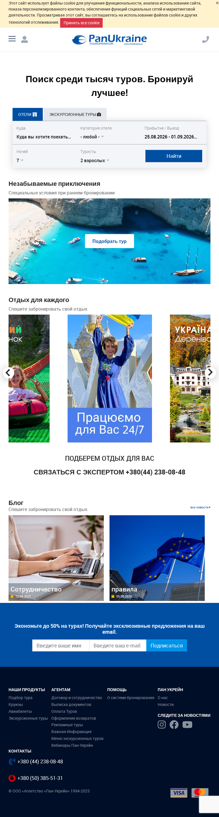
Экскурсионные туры (28, 718)
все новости (199, 507)
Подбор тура (21, 697)
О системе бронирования (130, 697)
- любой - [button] (90, 137)
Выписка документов (71, 704)
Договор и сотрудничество (76, 697)
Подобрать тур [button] (109, 241)
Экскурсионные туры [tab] (72, 114)
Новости (166, 704)
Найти (174, 155)
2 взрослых (92, 160)
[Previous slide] (8, 373)
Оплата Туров (64, 711)
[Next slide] (210, 373)
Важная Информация (71, 731)
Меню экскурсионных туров (77, 738)
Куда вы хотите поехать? (43, 137)
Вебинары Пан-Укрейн (72, 745)
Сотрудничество (36, 589)
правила (124, 589)
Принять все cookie (82, 22)
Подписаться (167, 645)
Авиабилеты (20, 711)
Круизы (16, 704)
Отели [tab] (24, 114)
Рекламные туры (67, 724)
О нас (163, 697)
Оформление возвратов (73, 718)
